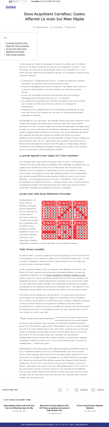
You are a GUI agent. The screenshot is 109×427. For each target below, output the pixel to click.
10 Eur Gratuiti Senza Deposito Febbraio (90, 407)
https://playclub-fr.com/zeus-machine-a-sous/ (66, 275)
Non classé (72, 27)
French (15, 1)
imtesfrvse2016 (42, 27)
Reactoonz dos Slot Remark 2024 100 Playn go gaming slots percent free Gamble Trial (54, 408)
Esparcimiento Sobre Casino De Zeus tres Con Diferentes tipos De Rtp (19, 407)
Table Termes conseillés (15, 55)
